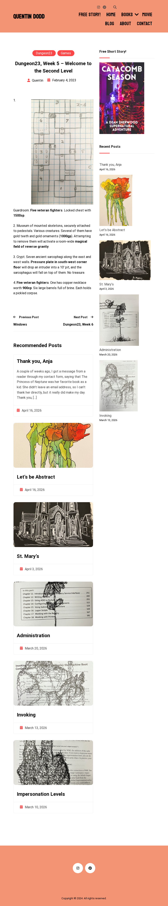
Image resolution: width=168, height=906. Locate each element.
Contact (144, 23)
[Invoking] (118, 386)
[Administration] (119, 320)
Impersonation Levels (41, 794)
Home (111, 14)
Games (66, 53)
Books (127, 14)
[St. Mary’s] (125, 261)
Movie (147, 14)
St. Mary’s (28, 556)
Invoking (26, 715)
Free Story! (90, 14)
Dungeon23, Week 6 (78, 324)
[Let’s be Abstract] (115, 201)
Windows (20, 324)
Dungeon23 (44, 53)
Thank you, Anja (34, 361)
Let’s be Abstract (36, 477)
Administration (33, 635)
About (125, 23)
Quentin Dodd (29, 17)
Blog (109, 23)
